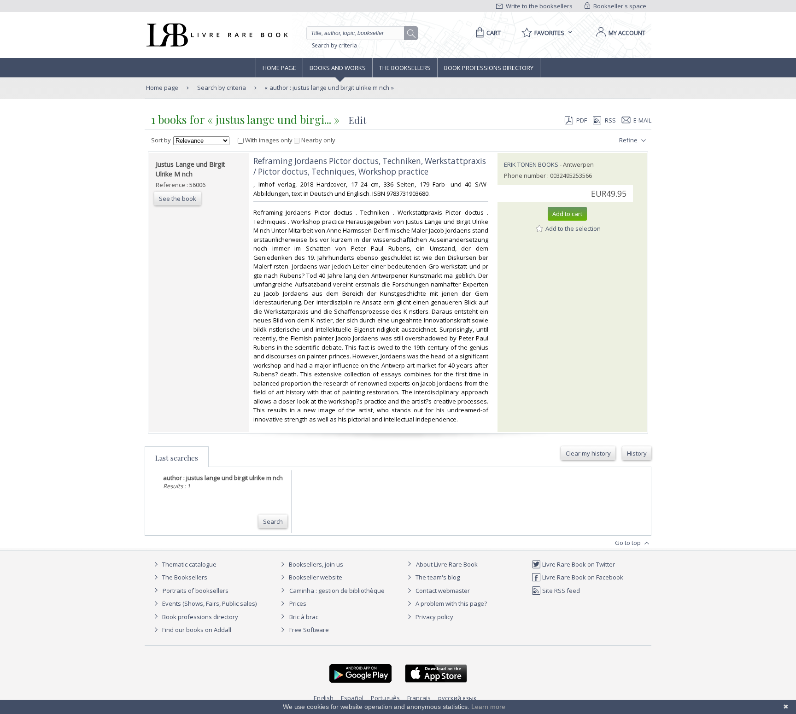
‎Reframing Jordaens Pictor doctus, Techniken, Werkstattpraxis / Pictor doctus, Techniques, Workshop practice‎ (369, 166)
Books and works (338, 68)
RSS (610, 120)
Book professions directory (488, 68)
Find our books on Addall (196, 630)
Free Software (309, 630)
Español (352, 698)
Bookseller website (314, 577)
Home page (279, 68)
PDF (581, 120)
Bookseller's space (619, 6)
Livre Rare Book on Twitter (578, 564)
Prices (297, 603)
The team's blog (437, 577)
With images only (269, 140)
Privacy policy (433, 617)
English (324, 698)
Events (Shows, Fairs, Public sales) (209, 603)
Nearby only (317, 140)
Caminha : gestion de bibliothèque (337, 590)
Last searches (176, 457)
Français (419, 698)
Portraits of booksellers (195, 590)
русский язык (457, 698)
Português (385, 698)
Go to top (628, 542)
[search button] (411, 34)
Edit (357, 120)
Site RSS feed (560, 590)
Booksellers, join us (315, 564)
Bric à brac (303, 617)
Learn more (488, 706)
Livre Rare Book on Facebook (582, 577)
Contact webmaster (442, 590)
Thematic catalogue (189, 564)
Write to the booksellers (538, 6)
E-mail (642, 120)
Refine (629, 140)
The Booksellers (405, 68)
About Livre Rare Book (447, 564)
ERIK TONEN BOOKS (531, 164)
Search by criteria (334, 45)
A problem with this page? (450, 603)
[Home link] (216, 35)
